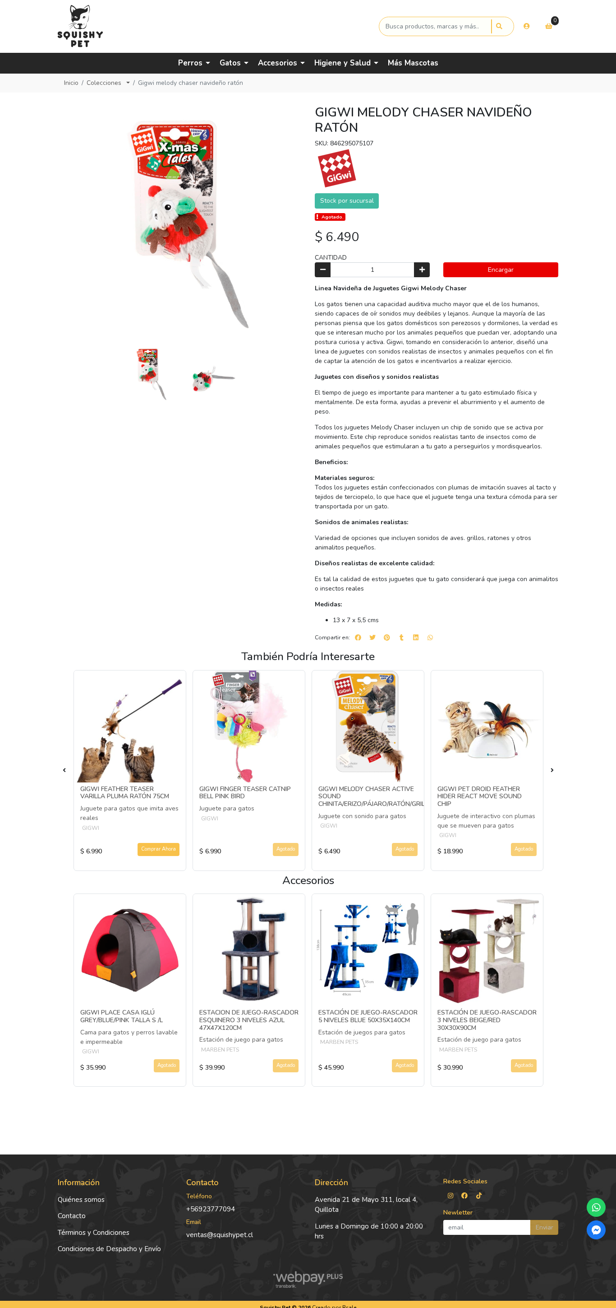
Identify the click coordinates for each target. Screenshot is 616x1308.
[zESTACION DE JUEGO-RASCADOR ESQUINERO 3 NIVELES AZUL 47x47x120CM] (249, 950)
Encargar (501, 269)
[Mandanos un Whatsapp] (596, 1207)
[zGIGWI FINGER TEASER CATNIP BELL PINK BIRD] (249, 726)
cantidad (331, 257)
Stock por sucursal (347, 200)
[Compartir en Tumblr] (401, 637)
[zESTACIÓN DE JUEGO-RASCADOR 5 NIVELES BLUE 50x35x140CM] (368, 950)
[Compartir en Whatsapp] (430, 637)
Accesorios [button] (277, 63)
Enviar (544, 1227)
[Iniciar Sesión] (526, 26)
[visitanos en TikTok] (479, 1195)
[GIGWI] (337, 168)
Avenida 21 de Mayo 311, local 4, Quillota (366, 1205)
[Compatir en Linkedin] (415, 637)
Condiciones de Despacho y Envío (109, 1248)
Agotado (285, 849)
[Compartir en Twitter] (372, 637)
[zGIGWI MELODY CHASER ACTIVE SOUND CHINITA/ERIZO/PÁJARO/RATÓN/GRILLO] (368, 726)
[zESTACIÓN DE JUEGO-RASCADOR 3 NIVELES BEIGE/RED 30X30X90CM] (487, 950)
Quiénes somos (81, 1199)
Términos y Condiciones (93, 1232)
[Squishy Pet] (217, 26)
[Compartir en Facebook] (358, 637)
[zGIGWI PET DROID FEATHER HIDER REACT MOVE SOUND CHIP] (487, 726)
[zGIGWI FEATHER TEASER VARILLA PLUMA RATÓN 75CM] (130, 726)
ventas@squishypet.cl (219, 1234)
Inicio (71, 83)
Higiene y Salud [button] (342, 63)
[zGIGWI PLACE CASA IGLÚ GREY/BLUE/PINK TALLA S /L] (130, 950)
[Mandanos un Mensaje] (596, 1229)
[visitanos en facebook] (464, 1195)
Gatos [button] (230, 63)
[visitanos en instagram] (450, 1195)
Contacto (72, 1215)
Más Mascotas (413, 63)
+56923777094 (210, 1209)
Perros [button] (190, 63)
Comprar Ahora (158, 849)
